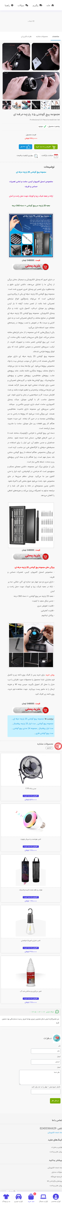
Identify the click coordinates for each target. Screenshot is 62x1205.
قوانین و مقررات (56, 1147)
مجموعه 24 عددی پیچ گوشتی (24, 728)
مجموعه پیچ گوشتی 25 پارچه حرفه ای (28, 719)
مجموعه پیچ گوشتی (45, 723)
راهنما (7, 5)
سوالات (21, 5)
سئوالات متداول (57, 1172)
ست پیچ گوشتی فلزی (44, 733)
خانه (48, 5)
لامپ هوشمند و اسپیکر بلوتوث (30, 839)
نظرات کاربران (26, 37)
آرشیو (49, 748)
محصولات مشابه (42, 37)
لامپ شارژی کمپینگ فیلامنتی (30, 941)
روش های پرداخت (56, 1152)
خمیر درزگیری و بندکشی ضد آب (31, 991)
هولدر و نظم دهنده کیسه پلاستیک (30, 890)
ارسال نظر (55, 1101)
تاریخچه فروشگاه (56, 1176)
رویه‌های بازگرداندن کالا (54, 1181)
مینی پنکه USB (30, 789)
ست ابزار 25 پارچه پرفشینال (24, 723)
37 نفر (22, 147)
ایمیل (58, 1056)
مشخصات (55, 37)
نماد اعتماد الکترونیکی (55, 1132)
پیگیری (35, 5)
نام (59, 1046)
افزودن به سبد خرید (43, 147)
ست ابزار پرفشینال (45, 728)
